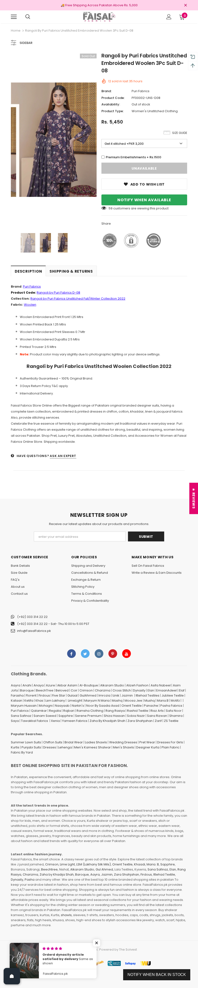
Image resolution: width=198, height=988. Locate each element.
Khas (39, 700)
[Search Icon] (27, 16)
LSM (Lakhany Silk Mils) (93, 864)
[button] (96, 943)
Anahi (26, 685)
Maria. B (153, 864)
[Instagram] (99, 653)
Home (16, 30)
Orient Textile (131, 705)
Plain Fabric (170, 747)
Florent (31, 695)
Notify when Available (144, 200)
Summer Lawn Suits (26, 742)
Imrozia (104, 695)
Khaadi (139, 864)
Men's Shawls (123, 747)
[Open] (12, 976)
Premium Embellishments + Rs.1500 (133, 157)
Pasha (30, 879)
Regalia (55, 710)
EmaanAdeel (166, 690)
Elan (151, 690)
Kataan (16, 700)
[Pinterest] (112, 653)
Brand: (106, 91)
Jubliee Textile (173, 695)
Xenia (55, 721)
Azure (50, 685)
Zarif (158, 721)
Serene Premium (88, 715)
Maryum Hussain (24, 705)
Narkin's (78, 705)
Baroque (27, 690)
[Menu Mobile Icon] (14, 17)
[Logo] (99, 17)
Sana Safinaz (21, 715)
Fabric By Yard (22, 752)
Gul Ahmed (104, 869)
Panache (151, 705)
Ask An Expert (63, 456)
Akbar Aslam (67, 685)
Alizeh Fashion (137, 685)
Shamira (176, 715)
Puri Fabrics (140, 91)
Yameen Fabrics (74, 721)
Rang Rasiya (115, 710)
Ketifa (28, 700)
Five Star (58, 695)
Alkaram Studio (112, 685)
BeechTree (44, 690)
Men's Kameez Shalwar (92, 747)
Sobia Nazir (136, 715)
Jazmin (127, 695)
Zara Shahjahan (140, 721)
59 (111, 208)
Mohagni (46, 705)
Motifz (175, 700)
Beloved (62, 690)
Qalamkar (39, 710)
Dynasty (139, 690)
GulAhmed (88, 695)
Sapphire (65, 715)
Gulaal (72, 695)
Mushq (149, 700)
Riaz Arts (157, 710)
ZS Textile (171, 721)
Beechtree (49, 869)
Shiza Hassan (114, 715)
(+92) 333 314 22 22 (32, 617)
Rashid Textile (137, 710)
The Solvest (128, 949)
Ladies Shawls (96, 742)
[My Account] (168, 16)
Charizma (102, 690)
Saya (15, 721)
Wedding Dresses (123, 742)
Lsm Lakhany (55, 700)
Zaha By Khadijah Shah (107, 721)
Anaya (39, 685)
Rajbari (68, 710)
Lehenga (65, 747)
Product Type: (112, 111)
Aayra (15, 685)
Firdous (44, 695)
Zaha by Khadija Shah (57, 874)
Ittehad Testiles (147, 695)
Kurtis (15, 747)
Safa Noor (174, 710)
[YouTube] (126, 653)
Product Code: (113, 98)
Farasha (17, 695)
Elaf (181, 690)
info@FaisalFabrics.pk (34, 631)
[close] (185, 5)
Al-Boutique (88, 685)
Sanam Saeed (45, 715)
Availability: (110, 104)
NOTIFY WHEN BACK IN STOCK (156, 975)
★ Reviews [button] (193, 498)
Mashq (117, 700)
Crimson (86, 690)
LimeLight (75, 700)
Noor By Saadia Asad (102, 705)
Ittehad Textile (164, 874)
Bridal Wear (73, 742)
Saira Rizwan (157, 715)
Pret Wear (147, 742)
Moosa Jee (133, 700)
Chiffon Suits (52, 742)
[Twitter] (85, 653)
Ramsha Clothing (90, 710)
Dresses (49, 747)
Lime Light (67, 864)
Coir (74, 690)
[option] (54, 140)
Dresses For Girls (170, 742)
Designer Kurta (147, 747)
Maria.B (163, 700)
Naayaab (62, 705)
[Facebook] (71, 653)
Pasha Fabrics (171, 705)
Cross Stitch (122, 690)
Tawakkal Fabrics (34, 721)
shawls (66, 915)
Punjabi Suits (31, 747)
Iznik (116, 695)
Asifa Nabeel (161, 685)
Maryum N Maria (97, 700)
